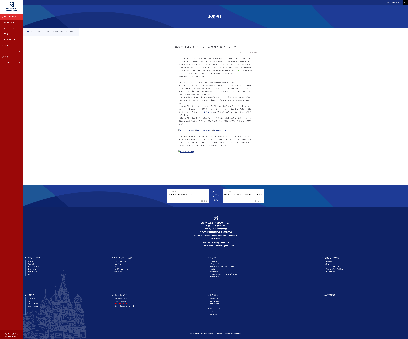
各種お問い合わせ (120, 295)
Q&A (3, 51)
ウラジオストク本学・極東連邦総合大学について (224, 274)
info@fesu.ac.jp (13, 336)
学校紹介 (5, 34)
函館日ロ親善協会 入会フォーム (123, 306)
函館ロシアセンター (216, 304)
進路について (118, 271)
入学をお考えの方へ (8, 22)
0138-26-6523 (13, 333)
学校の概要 (213, 261)
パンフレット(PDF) (215, 264)
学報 (29, 301)
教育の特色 (117, 264)
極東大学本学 (214, 298)
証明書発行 (5, 57)
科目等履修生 (329, 261)
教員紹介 (212, 269)
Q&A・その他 (215, 308)
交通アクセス (214, 271)
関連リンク (214, 295)
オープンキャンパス (33, 269)
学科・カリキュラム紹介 (123, 258)
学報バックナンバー (33, 304)
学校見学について (33, 271)
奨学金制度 (31, 264)
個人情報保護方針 (329, 295)
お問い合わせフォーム (120, 298)
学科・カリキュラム (8, 28)
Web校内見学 (31, 274)
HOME (32, 32)
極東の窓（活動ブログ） (35, 306)
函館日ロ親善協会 (215, 301)
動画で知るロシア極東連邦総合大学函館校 (222, 266)
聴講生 (327, 264)
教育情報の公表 (214, 277)
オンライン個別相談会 (34, 266)
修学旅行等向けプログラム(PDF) (334, 269)
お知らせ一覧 (31, 298)
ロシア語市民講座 (330, 271)
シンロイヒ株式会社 (204, 112)
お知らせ (5, 45)
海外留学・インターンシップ (122, 269)
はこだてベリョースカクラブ (333, 266)
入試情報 (30, 261)
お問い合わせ (394, 3)
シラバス (117, 266)
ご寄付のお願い (7, 63)
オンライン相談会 (10, 17)
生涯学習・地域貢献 (8, 40)
